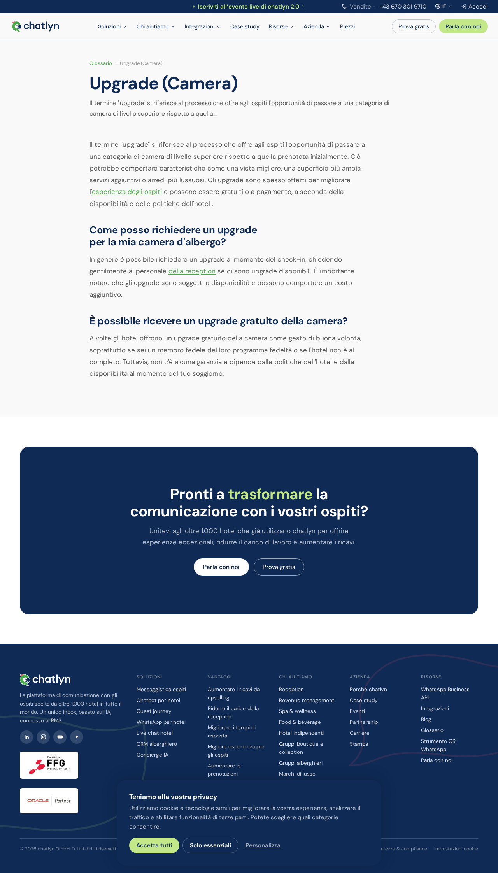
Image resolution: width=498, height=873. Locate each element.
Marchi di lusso (297, 774)
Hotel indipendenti (301, 733)
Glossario (100, 63)
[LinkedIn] (26, 737)
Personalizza (263, 845)
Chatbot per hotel (158, 700)
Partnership (364, 722)
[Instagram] (43, 737)
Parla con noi (463, 26)
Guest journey (154, 711)
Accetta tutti (154, 845)
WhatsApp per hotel (161, 722)
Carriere (360, 733)
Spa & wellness (297, 711)
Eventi (357, 711)
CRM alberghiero (157, 744)
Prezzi (347, 26)
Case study (245, 26)
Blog (426, 719)
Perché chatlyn (368, 689)
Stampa (359, 744)
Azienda (313, 26)
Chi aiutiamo (153, 26)
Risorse (278, 26)
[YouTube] (60, 737)
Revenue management (306, 700)
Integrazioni (199, 26)
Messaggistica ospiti (161, 689)
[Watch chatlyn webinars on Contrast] (76, 737)
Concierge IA (152, 755)
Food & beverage (300, 722)
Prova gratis (413, 26)
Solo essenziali (210, 845)
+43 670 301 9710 (388, 7)
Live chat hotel (155, 733)
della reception (192, 271)
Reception (291, 689)
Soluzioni (109, 26)
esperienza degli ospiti (127, 191)
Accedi (478, 7)
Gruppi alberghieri (301, 763)
